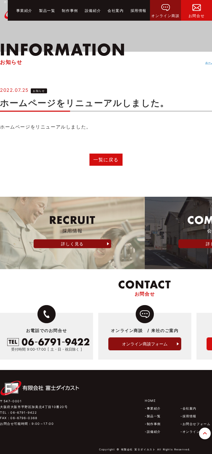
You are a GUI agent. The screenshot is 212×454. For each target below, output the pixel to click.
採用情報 (139, 10)
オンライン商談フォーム (145, 343)
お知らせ (39, 90)
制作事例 (70, 10)
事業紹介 (24, 10)
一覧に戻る (106, 159)
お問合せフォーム (197, 424)
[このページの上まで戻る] (205, 437)
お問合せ (196, 15)
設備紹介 (93, 10)
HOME (150, 401)
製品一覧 (47, 10)
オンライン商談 (165, 15)
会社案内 (116, 10)
